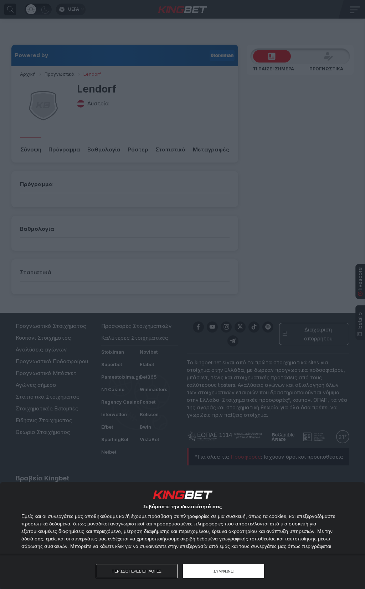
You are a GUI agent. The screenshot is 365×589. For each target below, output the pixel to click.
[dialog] (182, 535)
